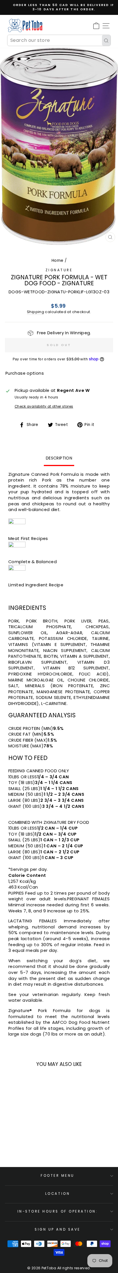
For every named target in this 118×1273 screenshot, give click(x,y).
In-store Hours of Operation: (57, 1211)
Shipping (35, 311)
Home (57, 260)
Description (59, 458)
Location (57, 1193)
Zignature (59, 270)
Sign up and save (57, 1229)
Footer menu (57, 1175)
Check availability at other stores (44, 406)
